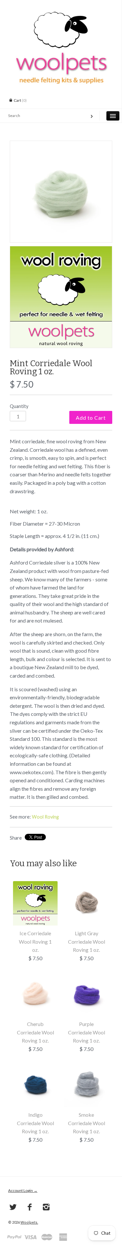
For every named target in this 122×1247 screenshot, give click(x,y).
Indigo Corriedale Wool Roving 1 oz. (35, 1123)
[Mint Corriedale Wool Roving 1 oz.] (61, 192)
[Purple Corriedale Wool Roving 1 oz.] (86, 976)
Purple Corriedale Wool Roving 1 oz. (86, 1032)
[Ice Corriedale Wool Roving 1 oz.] (35, 885)
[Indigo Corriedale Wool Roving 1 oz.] (35, 1067)
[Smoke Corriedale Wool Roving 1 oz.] (86, 1067)
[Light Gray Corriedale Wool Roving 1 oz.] (86, 885)
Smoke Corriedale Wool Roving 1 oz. (86, 1123)
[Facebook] (30, 1207)
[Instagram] (46, 1207)
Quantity (19, 406)
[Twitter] (13, 1207)
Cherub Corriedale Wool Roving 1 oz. (35, 1032)
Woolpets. (29, 1222)
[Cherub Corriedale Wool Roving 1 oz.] (35, 976)
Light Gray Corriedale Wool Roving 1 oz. (86, 941)
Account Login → (22, 1190)
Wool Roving (45, 817)
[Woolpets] (61, 14)
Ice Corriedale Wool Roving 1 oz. (35, 941)
